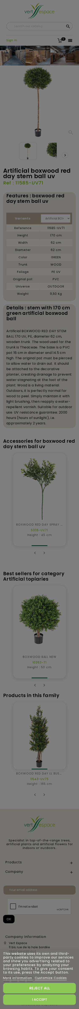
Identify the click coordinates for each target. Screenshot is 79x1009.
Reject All (39, 988)
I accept (39, 999)
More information (18, 978)
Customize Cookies (51, 978)
